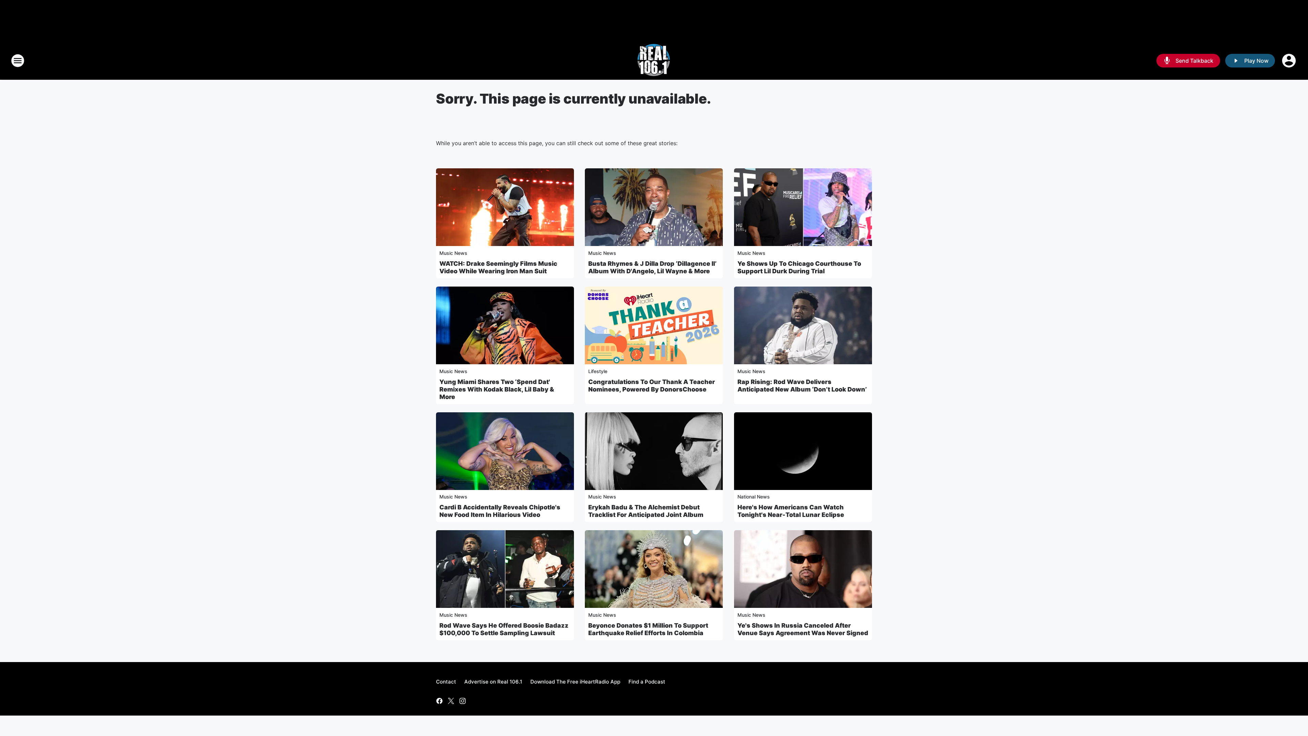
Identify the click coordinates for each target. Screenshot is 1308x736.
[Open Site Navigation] (18, 60)
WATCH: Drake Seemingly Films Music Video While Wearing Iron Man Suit (498, 267)
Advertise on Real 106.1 (493, 681)
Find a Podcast (646, 681)
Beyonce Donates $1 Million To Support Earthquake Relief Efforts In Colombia (648, 629)
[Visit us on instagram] (462, 701)
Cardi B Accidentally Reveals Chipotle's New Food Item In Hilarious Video (499, 511)
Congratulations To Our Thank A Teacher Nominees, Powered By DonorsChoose (651, 385)
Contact (446, 681)
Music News (453, 253)
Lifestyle (597, 371)
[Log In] (1289, 60)
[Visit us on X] (451, 701)
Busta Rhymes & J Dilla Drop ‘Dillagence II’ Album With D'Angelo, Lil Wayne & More (652, 267)
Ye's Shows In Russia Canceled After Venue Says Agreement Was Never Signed (802, 629)
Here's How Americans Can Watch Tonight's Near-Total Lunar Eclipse (790, 511)
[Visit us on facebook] (439, 701)
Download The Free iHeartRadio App (575, 681)
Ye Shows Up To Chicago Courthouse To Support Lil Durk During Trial (799, 267)
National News (753, 497)
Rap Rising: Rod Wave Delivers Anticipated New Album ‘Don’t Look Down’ (802, 385)
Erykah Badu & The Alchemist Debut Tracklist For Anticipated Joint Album (645, 511)
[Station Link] (654, 60)
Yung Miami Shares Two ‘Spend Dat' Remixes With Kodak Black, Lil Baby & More (496, 389)
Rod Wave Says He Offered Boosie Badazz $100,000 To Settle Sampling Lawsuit (504, 629)
